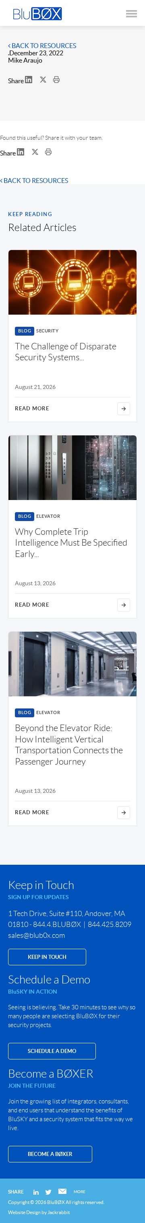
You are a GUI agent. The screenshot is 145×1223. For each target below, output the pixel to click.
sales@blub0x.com (36, 935)
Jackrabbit (59, 1212)
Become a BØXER (50, 1154)
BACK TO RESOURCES (43, 45)
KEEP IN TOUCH (47, 957)
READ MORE (32, 409)
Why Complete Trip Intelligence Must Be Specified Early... (71, 543)
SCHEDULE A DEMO (52, 1051)
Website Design (24, 1212)
